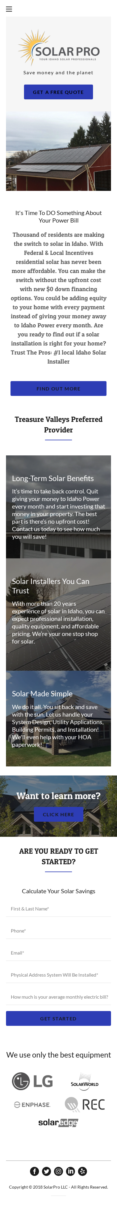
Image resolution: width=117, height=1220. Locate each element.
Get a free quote (58, 92)
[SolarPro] (59, 47)
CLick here (58, 814)
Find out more (59, 388)
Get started (58, 1018)
